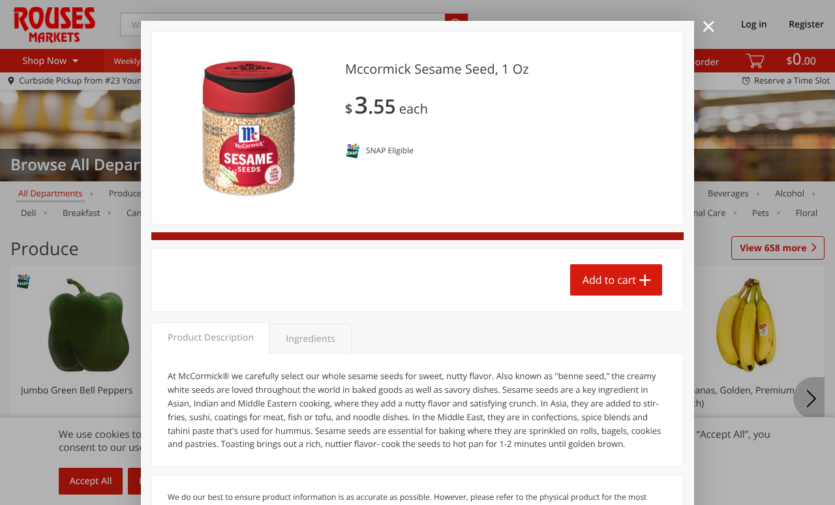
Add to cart (609, 280)
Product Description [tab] (211, 337)
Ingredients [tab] (310, 339)
